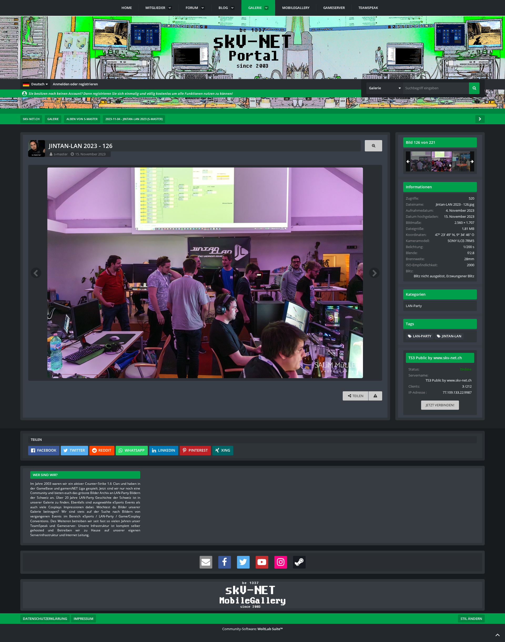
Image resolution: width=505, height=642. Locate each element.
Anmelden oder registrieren (75, 84)
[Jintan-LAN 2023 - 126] (442, 161)
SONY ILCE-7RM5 (461, 240)
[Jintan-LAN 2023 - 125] (421, 161)
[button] (35, 84)
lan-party (422, 336)
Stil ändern (471, 618)
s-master (61, 154)
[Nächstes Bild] (374, 273)
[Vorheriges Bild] (36, 273)
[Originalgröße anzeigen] (373, 145)
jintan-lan (451, 336)
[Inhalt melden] (375, 396)
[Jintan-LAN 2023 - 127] (462, 161)
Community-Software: (252, 628)
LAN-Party (414, 305)
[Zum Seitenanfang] (497, 634)
